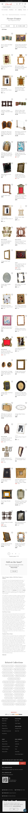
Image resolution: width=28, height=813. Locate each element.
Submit (22, 763)
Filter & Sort (21, 26)
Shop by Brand (4, 743)
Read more (4, 654)
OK (14, 809)
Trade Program (17, 723)
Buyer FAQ (17, 720)
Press (16, 749)
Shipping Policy (5, 728)
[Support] (25, 810)
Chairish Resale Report (19, 754)
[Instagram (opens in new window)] (3, 800)
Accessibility (4, 733)
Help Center (4, 720)
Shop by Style (4, 741)
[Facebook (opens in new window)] (7, 800)
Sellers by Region (5, 749)
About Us (16, 741)
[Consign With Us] (19, 4)
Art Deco (14, 589)
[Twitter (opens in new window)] (16, 800)
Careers (16, 746)
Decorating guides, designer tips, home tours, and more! (12, 769)
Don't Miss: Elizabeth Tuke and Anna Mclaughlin (14, 0)
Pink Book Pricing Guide (6, 730)
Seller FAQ (17, 730)
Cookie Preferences (17, 806)
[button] (2, 4)
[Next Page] (19, 553)
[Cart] (25, 4)
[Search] (24, 7)
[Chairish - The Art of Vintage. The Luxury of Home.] (8, 4)
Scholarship (17, 751)
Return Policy (4, 725)
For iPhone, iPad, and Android (7, 774)
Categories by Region (6, 746)
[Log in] (14, 4)
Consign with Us (18, 728)
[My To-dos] (17, 4)
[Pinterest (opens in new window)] (12, 800)
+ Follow (7, 26)
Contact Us (4, 723)
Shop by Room (4, 751)
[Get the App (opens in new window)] (5, 780)
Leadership (17, 743)
